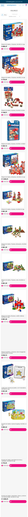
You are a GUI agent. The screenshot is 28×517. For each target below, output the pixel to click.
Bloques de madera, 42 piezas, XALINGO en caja (12, 209)
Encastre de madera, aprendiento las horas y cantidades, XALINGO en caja (11, 460)
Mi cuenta (23, 5)
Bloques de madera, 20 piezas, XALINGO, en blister (13, 143)
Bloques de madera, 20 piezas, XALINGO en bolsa (13, 110)
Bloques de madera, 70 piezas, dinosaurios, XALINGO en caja (13, 244)
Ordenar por (15, 14)
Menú (2, 5)
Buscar (20, 5)
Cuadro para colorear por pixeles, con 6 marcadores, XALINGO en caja (13, 388)
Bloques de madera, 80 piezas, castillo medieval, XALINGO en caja (12, 316)
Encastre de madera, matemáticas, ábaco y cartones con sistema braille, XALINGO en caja (13, 496)
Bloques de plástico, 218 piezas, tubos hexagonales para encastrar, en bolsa (13, 352)
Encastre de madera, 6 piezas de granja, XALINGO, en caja (13, 424)
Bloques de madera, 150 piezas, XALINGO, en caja (13, 77)
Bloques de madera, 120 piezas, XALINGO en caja (13, 44)
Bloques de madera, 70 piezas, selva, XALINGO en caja (13, 280)
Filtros (5, 14)
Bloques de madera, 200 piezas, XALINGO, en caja (13, 177)
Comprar (17, 48)
